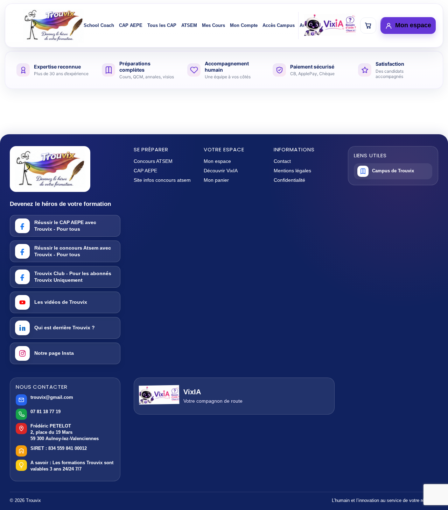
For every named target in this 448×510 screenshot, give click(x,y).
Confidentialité (289, 180)
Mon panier (216, 180)
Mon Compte (244, 25)
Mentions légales (292, 170)
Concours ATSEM (153, 161)
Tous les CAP (161, 25)
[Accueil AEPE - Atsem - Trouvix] (53, 25)
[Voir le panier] (368, 25)
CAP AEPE (130, 25)
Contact (282, 161)
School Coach (99, 25)
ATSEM (189, 25)
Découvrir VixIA (221, 170)
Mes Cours (213, 25)
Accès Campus (278, 25)
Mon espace (217, 161)
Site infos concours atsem (162, 180)
